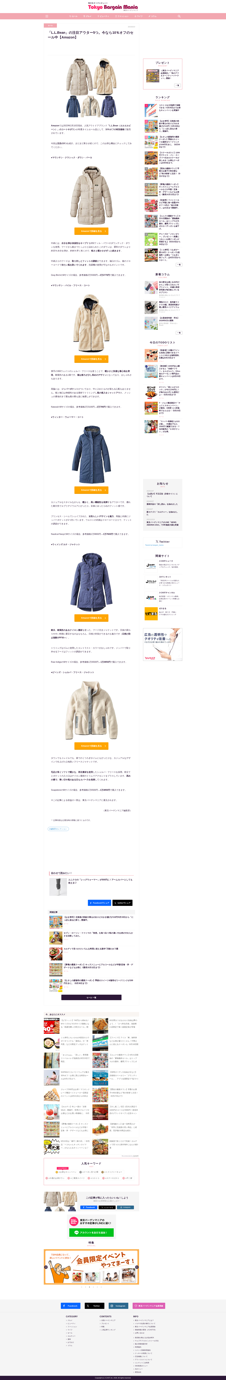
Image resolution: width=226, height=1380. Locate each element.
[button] (47, 16)
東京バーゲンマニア (113, 6)
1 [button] (81, 1287)
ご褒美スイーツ (77, 1178)
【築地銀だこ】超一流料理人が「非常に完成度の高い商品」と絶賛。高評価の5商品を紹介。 (123, 1127)
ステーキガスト (111, 1178)
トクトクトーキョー (112, 1172)
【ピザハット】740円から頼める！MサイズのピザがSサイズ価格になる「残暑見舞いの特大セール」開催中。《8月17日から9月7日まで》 (75, 1027)
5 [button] (97, 1287)
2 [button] (85, 1287)
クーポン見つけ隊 (89, 1172)
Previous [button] (46, 1267)
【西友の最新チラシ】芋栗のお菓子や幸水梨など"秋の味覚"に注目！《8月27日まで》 (123, 1092)
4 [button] (93, 1287)
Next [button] (137, 1267)
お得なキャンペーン (66, 1171)
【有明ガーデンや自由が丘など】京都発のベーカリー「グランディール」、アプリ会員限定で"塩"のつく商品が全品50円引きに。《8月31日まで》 (123, 1078)
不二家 (127, 1178)
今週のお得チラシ (55, 1178)
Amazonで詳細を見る (91, 231)
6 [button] (101, 1287)
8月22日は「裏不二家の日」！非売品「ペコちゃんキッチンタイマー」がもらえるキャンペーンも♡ (75, 1144)
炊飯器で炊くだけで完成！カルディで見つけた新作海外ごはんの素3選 (123, 1144)
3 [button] (89, 1287)
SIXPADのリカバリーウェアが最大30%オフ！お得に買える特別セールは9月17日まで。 (75, 1075)
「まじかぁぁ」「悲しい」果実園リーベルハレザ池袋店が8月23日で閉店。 (75, 1058)
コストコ (94, 1178)
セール (50, 25)
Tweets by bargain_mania (154, 545)
